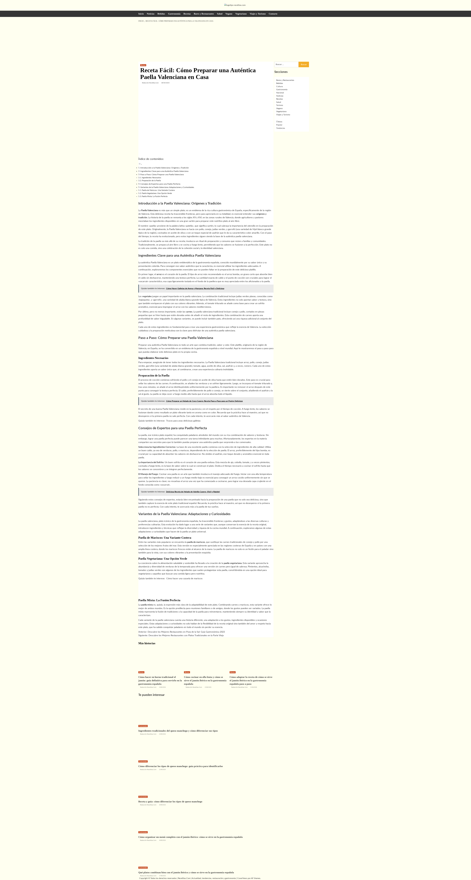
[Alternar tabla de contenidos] (140, 164)
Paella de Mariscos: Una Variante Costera (158, 190)
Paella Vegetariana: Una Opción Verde (157, 193)
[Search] (331, 14)
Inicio (141, 14)
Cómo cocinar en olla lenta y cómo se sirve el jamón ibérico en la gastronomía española (205, 680)
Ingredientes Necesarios (151, 178)
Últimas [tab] (279, 122)
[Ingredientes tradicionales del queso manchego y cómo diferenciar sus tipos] (156, 712)
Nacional (280, 93)
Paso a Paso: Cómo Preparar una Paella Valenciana (162, 175)
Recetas (187, 14)
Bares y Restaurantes (204, 14)
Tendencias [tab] (280, 128)
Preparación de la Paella (151, 181)
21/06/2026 (253, 687)
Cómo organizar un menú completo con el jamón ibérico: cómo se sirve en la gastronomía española (190, 837)
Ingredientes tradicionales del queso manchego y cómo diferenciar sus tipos (178, 730)
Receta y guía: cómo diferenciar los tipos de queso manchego (170, 801)
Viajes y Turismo (258, 14)
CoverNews (242, 878)
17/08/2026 (162, 875)
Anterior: (181, 632)
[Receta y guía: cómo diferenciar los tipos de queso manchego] (156, 783)
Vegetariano (241, 14)
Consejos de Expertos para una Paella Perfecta (160, 184)
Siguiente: (181, 635)
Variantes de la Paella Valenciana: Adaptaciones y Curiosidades (167, 187)
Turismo (279, 105)
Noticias (150, 14)
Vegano (228, 14)
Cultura (279, 86)
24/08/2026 (162, 734)
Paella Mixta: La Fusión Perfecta (154, 196)
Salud (219, 14)
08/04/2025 (165, 83)
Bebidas (161, 14)
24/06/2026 (162, 687)
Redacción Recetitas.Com (150, 83)
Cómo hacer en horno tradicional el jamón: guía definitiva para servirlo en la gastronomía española (160, 680)
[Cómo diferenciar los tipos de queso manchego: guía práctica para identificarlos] (156, 747)
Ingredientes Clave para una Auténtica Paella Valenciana (164, 171)
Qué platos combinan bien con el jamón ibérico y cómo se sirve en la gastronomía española (186, 872)
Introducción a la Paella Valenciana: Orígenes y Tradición (164, 168)
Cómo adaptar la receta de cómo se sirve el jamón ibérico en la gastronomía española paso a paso (251, 680)
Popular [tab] (279, 125)
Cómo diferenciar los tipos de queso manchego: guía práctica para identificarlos (180, 766)
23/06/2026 (208, 687)
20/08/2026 (162, 805)
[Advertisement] (235, 42)
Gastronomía (174, 14)
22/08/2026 (162, 769)
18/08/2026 (162, 840)
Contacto (273, 14)
